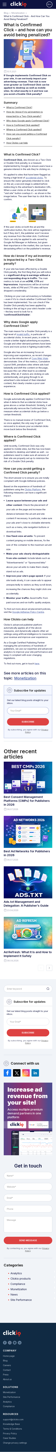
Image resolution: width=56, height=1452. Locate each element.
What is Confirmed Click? (19, 107)
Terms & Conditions (12, 1428)
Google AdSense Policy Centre (28, 612)
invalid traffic (23, 334)
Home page (9, 1356)
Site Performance (21, 1299)
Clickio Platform (33, 489)
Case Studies (9, 1438)
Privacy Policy (10, 1433)
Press (6, 1374)
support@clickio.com (13, 1419)
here (37, 663)
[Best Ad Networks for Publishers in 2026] (28, 832)
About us (7, 1379)
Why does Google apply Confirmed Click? (27, 120)
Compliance (17, 1283)
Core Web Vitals (40, 358)
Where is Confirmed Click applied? (24, 129)
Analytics (16, 1273)
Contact (7, 1370)
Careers (7, 1365)
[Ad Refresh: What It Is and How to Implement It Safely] (28, 933)
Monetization (25, 678)
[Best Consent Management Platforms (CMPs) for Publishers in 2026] (28, 778)
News (14, 1294)
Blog (5, 1360)
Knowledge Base (11, 1424)
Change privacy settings (15, 1443)
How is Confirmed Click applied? (23, 125)
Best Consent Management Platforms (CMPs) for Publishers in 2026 (27, 800)
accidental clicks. (34, 177)
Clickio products (20, 1278)
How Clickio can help (17, 142)
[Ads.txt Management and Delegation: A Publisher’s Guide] (28, 882)
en (49, 4)
